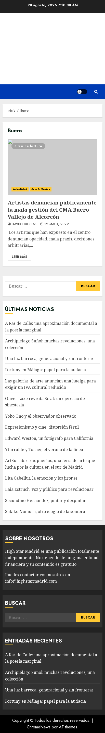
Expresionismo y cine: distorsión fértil (42, 427)
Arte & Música (40, 189)
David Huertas (24, 224)
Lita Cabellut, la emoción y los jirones (41, 478)
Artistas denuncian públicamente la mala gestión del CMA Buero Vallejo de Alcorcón (52, 167)
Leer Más (19, 256)
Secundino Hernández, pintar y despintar (45, 500)
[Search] (96, 92)
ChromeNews (38, 727)
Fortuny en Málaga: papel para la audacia (45, 369)
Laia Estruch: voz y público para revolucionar (49, 489)
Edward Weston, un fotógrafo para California (49, 438)
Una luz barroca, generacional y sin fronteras (49, 358)
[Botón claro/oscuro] (82, 91)
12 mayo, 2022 (56, 224)
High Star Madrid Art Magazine (52, 42)
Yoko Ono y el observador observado (40, 416)
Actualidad (20, 189)
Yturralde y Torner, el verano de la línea (44, 449)
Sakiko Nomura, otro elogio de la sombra (45, 511)
